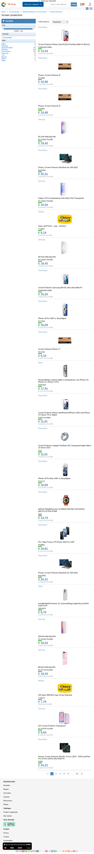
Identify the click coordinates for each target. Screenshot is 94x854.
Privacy (6, 833)
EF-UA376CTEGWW (45, 729)
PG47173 (41, 481)
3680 (40, 514)
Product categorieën (10, 812)
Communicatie (14, 12)
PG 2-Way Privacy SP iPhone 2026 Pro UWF (56, 542)
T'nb (2, 55)
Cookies (6, 837)
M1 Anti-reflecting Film (47, 137)
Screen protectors (56, 12)
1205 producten (43, 22)
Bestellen (6, 785)
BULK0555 (42, 576)
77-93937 (41, 229)
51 (77, 774)
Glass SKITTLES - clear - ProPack (52, 226)
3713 (40, 450)
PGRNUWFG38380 (45, 290)
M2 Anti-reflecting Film (47, 257)
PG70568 (41, 78)
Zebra (3, 61)
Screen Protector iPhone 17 (49, 349)
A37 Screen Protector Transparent (51, 726)
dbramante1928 (6, 48)
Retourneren (7, 801)
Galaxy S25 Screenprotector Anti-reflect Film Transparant (61, 198)
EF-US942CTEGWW (45, 139)
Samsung (4, 53)
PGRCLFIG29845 (44, 418)
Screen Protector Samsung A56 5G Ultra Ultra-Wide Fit (60, 288)
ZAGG (3, 59)
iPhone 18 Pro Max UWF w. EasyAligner (54, 478)
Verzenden (7, 793)
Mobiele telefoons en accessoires (34, 12)
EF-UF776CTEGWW (45, 670)
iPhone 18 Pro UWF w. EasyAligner (52, 318)
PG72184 (41, 352)
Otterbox (4, 49)
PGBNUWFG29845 (45, 47)
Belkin (3, 44)
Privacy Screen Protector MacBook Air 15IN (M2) (58, 573)
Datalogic (4, 46)
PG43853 (41, 109)
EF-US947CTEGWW (45, 260)
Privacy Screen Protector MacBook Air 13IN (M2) (58, 167)
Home (3, 12)
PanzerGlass (6, 51)
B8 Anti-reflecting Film (47, 667)
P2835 (40, 761)
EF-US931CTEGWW (45, 201)
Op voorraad (8, 37)
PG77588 (41, 321)
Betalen (6, 789)
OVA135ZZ (42, 385)
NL (87, 8)
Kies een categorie (32, 4)
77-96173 (41, 698)
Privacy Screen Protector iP (49, 75)
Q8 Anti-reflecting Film (47, 636)
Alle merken (7, 816)
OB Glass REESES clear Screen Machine (55, 695)
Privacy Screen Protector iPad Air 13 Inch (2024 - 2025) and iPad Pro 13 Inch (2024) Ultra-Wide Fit (64, 757)
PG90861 (41, 545)
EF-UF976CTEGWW (45, 639)
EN (91, 8)
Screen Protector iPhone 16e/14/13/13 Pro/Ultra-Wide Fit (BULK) (64, 44)
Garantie (6, 797)
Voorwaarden (7, 840)
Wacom (4, 57)
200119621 (42, 608)
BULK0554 (42, 170)
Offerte (5, 804)
